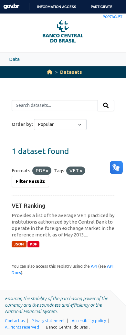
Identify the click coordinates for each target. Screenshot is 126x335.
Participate (101, 7)
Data (14, 59)
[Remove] (47, 171)
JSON (19, 244)
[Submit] (106, 105)
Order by (22, 124)
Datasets (71, 72)
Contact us (15, 320)
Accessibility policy (89, 320)
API (94, 266)
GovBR (11, 7)
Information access (56, 7)
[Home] (49, 72)
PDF (33, 244)
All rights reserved (22, 327)
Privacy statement (48, 320)
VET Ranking (29, 205)
